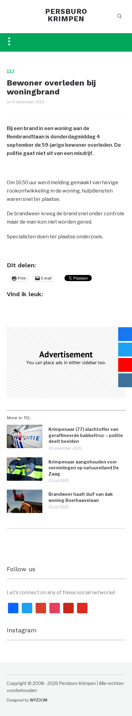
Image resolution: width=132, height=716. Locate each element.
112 (10, 71)
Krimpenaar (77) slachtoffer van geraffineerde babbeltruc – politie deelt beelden (86, 435)
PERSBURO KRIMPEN (66, 15)
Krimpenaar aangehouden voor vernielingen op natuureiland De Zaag (84, 467)
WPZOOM (38, 700)
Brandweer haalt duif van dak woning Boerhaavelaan (81, 497)
